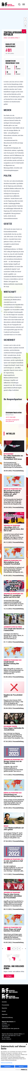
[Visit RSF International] (14, 996)
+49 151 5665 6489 (10, 417)
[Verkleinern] (25, 22)
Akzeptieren (7, 1066)
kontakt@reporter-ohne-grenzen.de (10, 1028)
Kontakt (4, 1011)
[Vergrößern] (25, 18)
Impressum (4, 1014)
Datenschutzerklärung (7, 1017)
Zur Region (9, 976)
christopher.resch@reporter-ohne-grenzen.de (13, 420)
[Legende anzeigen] (25, 25)
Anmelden (4, 1002)
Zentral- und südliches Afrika (11, 38)
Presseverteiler (5, 1005)
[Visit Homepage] (14, 990)
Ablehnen (21, 1066)
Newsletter (4, 1008)
